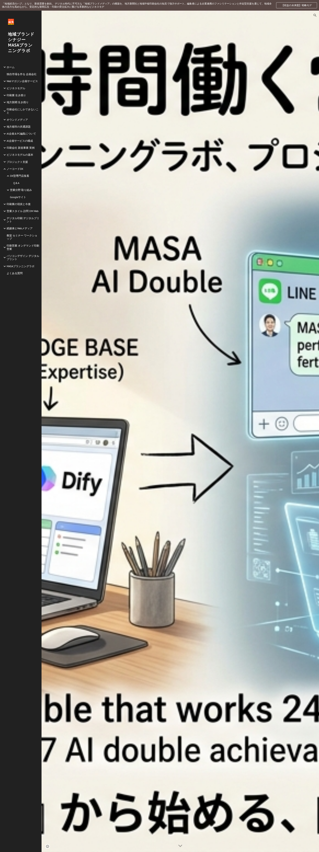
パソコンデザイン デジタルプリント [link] (23, 257)
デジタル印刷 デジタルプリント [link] (23, 219)
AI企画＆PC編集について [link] (21, 133)
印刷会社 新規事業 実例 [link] (21, 147)
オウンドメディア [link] (17, 119)
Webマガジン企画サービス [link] (22, 81)
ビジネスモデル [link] (16, 88)
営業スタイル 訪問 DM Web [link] (23, 211)
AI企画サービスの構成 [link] (20, 140)
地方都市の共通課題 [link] (19, 126)
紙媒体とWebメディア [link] (20, 228)
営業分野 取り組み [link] (21, 190)
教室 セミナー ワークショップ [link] (22, 237)
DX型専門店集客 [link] (19, 175)
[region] (159, 5)
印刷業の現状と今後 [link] (19, 204)
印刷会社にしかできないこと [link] (23, 111)
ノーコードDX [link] (15, 168)
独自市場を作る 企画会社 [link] (22, 74)
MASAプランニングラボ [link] (20, 266)
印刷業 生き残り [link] (16, 95)
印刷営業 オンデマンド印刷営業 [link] (23, 247)
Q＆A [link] (16, 183)
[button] (315, 15)
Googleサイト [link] (18, 197)
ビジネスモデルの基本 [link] (20, 154)
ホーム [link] (11, 67)
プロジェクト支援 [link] (17, 161)
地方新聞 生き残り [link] (18, 102)
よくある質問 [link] (15, 273)
